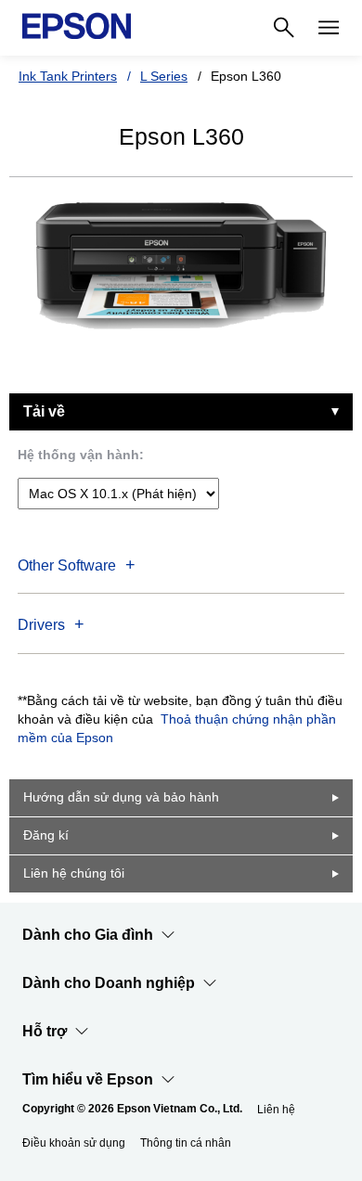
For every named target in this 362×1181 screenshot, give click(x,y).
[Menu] (328, 28)
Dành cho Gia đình (87, 935)
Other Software (67, 565)
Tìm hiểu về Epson (87, 1079)
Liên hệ (276, 1109)
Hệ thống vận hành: (81, 454)
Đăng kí (46, 835)
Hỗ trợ (44, 1031)
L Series (163, 76)
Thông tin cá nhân (185, 1142)
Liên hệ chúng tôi (73, 873)
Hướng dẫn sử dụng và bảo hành (121, 796)
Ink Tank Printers (68, 76)
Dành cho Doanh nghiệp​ (108, 983)
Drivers (41, 625)
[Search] (284, 28)
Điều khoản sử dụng (73, 1142)
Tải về (44, 411)
